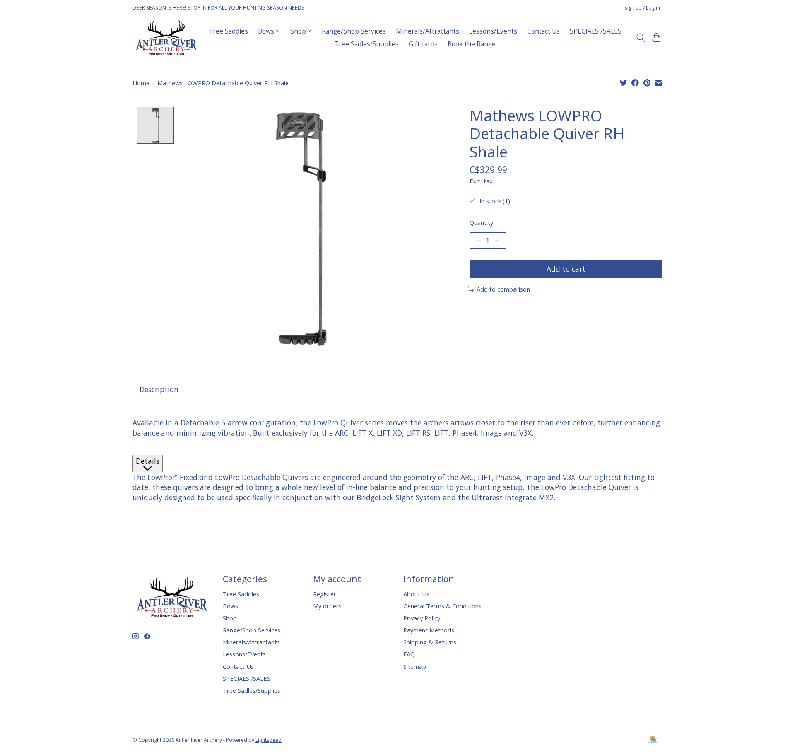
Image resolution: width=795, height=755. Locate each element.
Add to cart (566, 269)
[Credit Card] (653, 740)
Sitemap (414, 666)
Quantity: (482, 222)
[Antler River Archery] (166, 37)
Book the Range (472, 44)
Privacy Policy (421, 618)
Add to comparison (503, 289)
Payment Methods (428, 630)
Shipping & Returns (429, 642)
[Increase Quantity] (497, 240)
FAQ (409, 654)
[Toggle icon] (640, 37)
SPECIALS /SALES (596, 31)
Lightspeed (268, 739)
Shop (230, 618)
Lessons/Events (493, 31)
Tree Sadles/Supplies (367, 44)
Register (324, 594)
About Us (416, 594)
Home (140, 83)
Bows (230, 606)
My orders (327, 606)
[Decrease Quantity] (478, 240)
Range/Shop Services (354, 31)
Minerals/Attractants (427, 31)
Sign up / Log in (642, 7)
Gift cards (423, 44)
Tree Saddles (228, 31)
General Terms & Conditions (442, 606)
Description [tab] (159, 389)
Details (147, 461)
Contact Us (543, 31)
